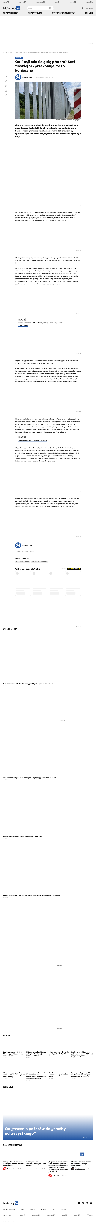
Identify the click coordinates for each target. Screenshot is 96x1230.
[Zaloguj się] (83, 8)
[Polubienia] (6, 77)
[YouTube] (91, 1203)
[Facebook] (79, 1203)
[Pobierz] (6, 91)
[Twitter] (83, 1203)
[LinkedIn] (87, 1203)
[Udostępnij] (6, 95)
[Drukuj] (6, 86)
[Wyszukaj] (49, 8)
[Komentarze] (6, 81)
